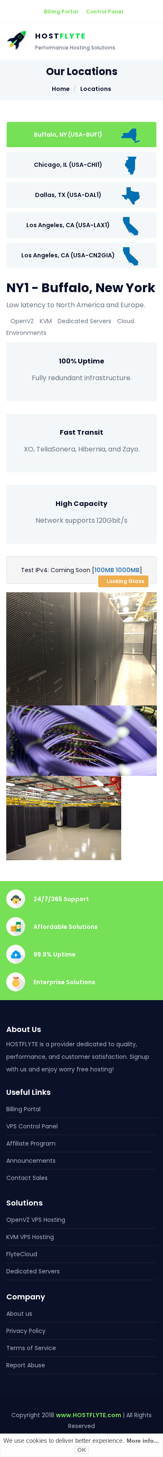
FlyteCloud (21, 1254)
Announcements (31, 1160)
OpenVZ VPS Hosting (35, 1220)
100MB (104, 570)
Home (61, 89)
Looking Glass (125, 581)
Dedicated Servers (33, 1271)
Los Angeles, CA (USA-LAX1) (68, 225)
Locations (95, 89)
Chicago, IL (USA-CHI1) (68, 165)
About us (19, 1313)
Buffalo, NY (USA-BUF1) (68, 134)
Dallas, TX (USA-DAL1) (68, 195)
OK (81, 1450)
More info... (143, 1440)
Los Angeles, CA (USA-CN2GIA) (68, 255)
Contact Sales (27, 1178)
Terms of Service (31, 1348)
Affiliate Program (31, 1143)
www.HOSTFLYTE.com (88, 1415)
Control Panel (104, 11)
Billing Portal (61, 11)
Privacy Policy (26, 1331)
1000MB (128, 570)
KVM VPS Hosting (30, 1237)
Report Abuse (25, 1365)
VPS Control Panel (32, 1126)
